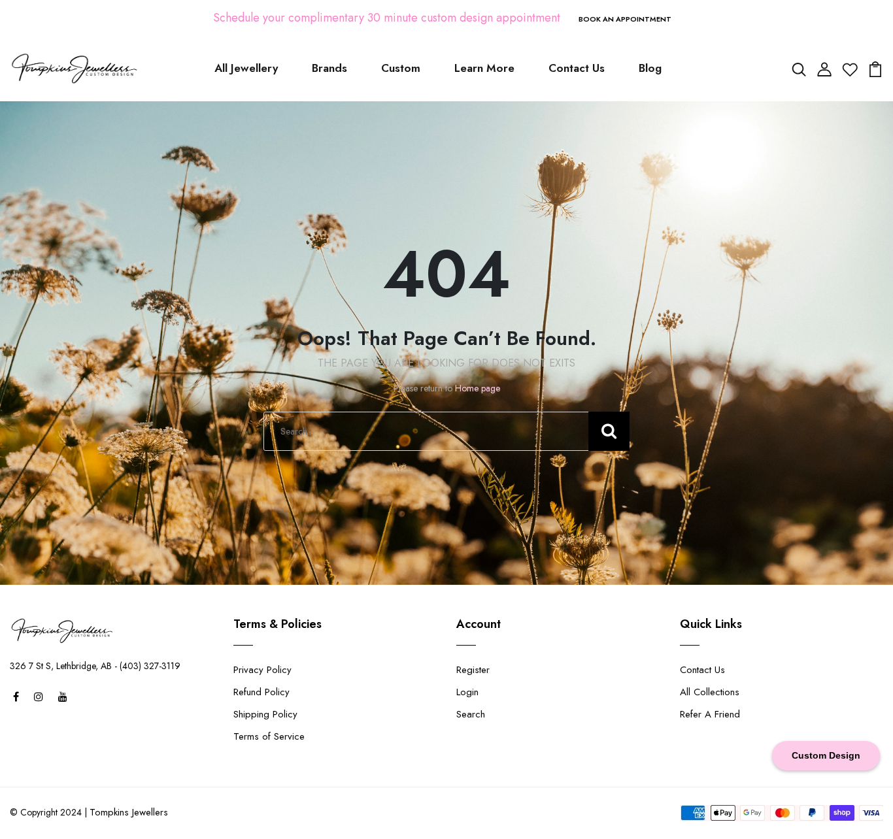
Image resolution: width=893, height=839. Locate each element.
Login (467, 692)
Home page (477, 388)
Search (470, 714)
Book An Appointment (625, 19)
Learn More (484, 68)
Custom (400, 68)
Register (473, 670)
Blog (650, 68)
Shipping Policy (265, 714)
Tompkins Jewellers (129, 812)
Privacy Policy (262, 670)
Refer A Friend (710, 714)
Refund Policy (261, 692)
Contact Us (576, 68)
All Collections (709, 692)
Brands (329, 68)
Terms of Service (269, 736)
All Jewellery (246, 68)
